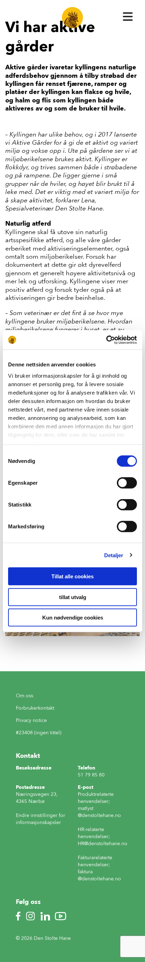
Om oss (24, 696)
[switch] (127, 483)
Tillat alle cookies (72, 576)
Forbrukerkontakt (35, 708)
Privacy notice (31, 720)
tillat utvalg (72, 597)
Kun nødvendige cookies (72, 618)
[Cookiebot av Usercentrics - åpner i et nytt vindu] (106, 339)
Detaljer (114, 555)
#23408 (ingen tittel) (38, 733)
